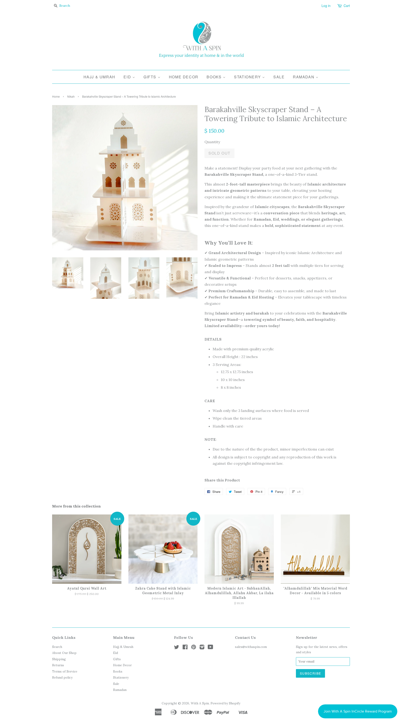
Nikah (71, 96)
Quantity (212, 141)
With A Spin (200, 703)
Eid (128, 77)
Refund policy (62, 677)
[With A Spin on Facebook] (185, 648)
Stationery (248, 77)
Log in (326, 5)
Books (215, 77)
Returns (58, 665)
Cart (347, 5)
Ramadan (304, 77)
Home (56, 96)
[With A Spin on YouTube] (210, 648)
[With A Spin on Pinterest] (193, 648)
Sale (279, 77)
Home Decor (183, 77)
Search (57, 647)
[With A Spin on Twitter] (176, 648)
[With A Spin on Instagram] (201, 648)
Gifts (151, 77)
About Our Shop (64, 653)
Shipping (59, 659)
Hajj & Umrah (99, 77)
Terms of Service (64, 671)
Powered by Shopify (225, 703)
